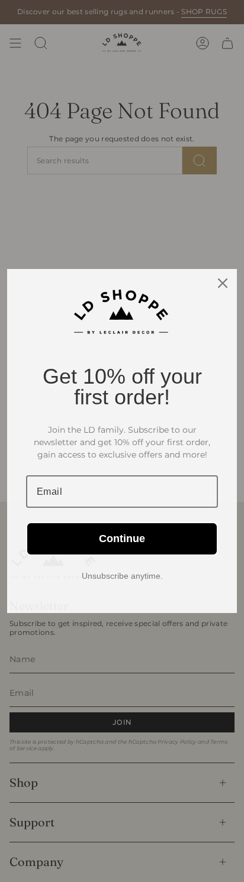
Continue (122, 538)
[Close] (222, 283)
